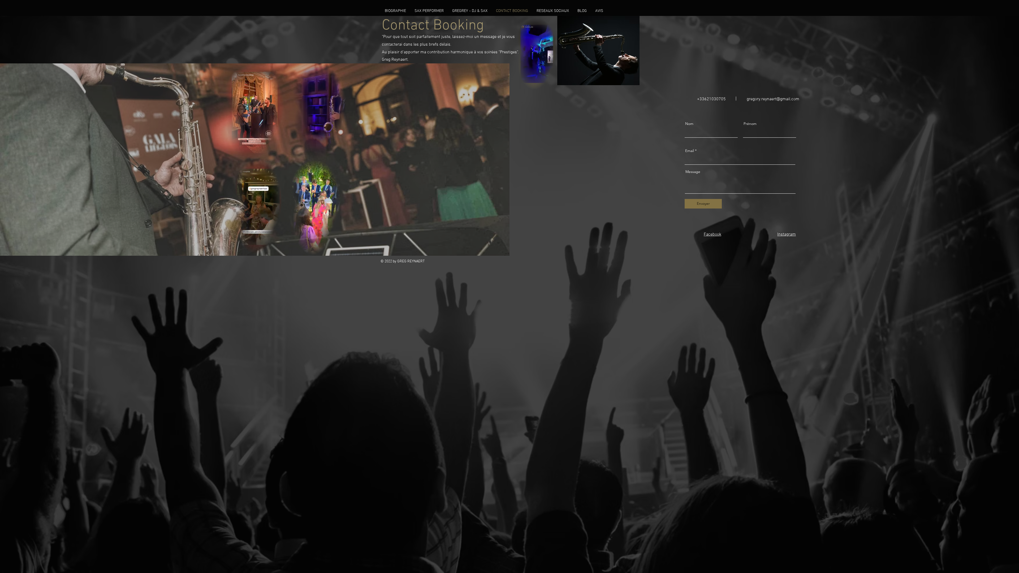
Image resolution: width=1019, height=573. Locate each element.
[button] (275, 248)
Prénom (750, 123)
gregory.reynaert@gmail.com (773, 99)
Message (692, 171)
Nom (689, 123)
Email (689, 151)
